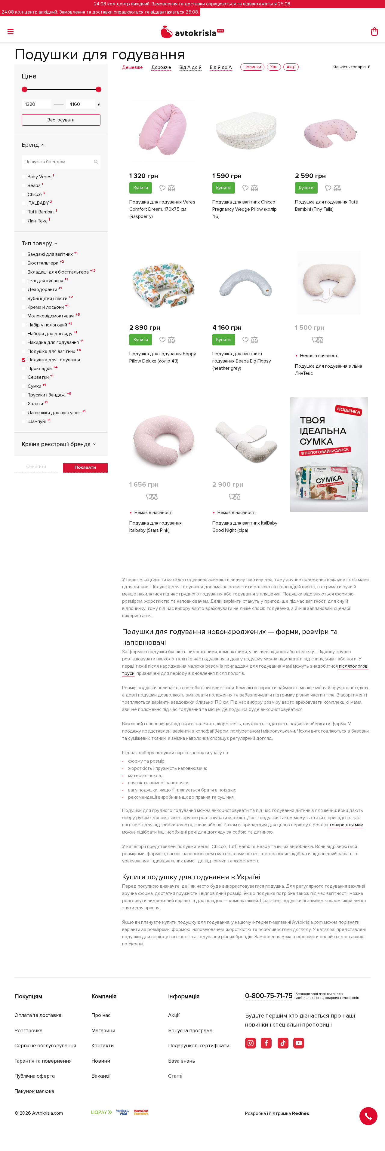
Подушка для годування (54, 360)
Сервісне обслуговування (45, 1045)
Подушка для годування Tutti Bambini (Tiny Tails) (326, 205)
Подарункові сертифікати (198, 1045)
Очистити (36, 466)
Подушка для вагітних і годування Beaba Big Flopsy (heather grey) (241, 361)
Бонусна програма (190, 1030)
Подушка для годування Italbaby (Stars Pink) (155, 526)
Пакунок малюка (34, 1091)
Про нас (100, 1015)
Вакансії (101, 1076)
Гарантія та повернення (43, 1061)
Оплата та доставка (37, 1015)
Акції (174, 1015)
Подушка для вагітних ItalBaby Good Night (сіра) (244, 526)
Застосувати (61, 120)
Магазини (103, 1030)
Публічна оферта (34, 1076)
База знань (181, 1061)
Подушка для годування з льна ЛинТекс (328, 369)
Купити (141, 188)
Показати (85, 467)
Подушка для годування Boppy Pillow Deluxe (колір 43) (162, 357)
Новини (100, 1061)
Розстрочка (28, 1030)
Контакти (102, 1045)
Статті (175, 1076)
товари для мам (345, 825)
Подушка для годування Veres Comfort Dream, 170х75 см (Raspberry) (162, 209)
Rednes (300, 1113)
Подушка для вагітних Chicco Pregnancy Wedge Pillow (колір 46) (244, 209)
